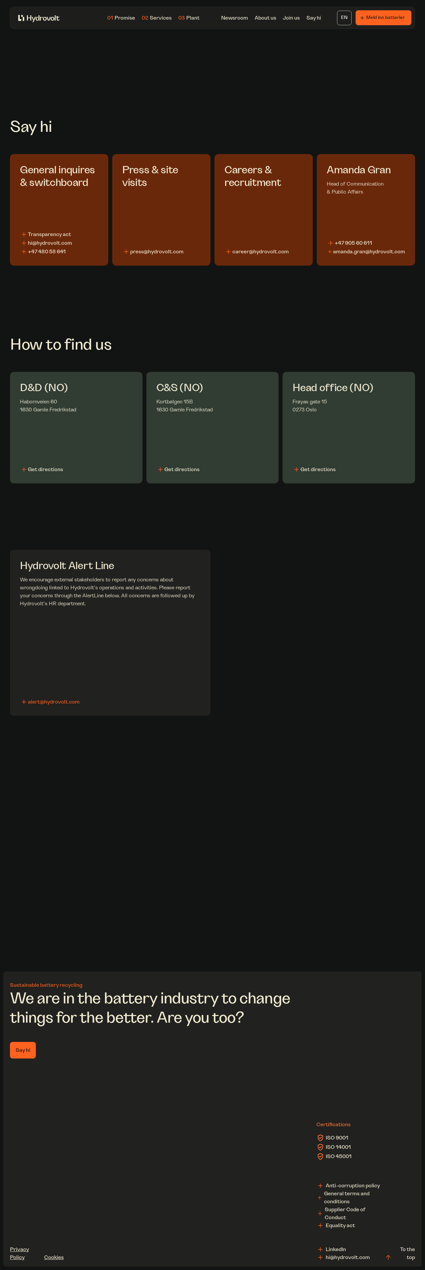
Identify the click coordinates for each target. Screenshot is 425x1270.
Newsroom (234, 18)
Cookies (54, 1257)
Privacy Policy (19, 1253)
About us (265, 18)
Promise (121, 18)
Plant (189, 18)
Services (157, 18)
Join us (291, 18)
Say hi (313, 18)
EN (344, 17)
